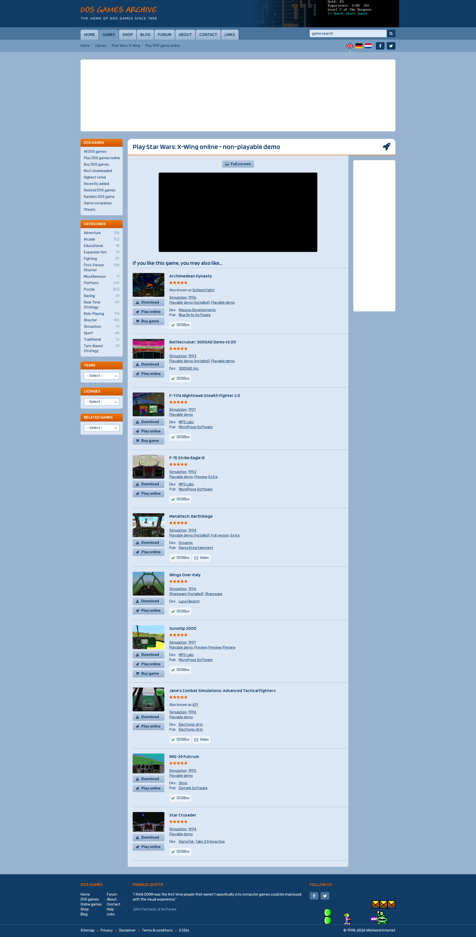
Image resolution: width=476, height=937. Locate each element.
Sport (101, 333)
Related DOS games (100, 190)
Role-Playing (101, 314)
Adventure (101, 233)
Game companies (98, 203)
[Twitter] (391, 46)
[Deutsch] (359, 45)
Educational (101, 246)
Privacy (107, 930)
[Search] (391, 33)
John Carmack (144, 909)
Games (108, 34)
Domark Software (193, 788)
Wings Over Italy (185, 574)
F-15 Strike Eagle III (187, 457)
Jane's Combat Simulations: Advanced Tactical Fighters (222, 690)
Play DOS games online (102, 158)
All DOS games (95, 152)
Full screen (241, 164)
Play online (151, 312)
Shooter (101, 320)
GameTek (186, 842)
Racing (101, 296)
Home (89, 34)
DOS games (92, 884)
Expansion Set (101, 252)
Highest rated (95, 177)
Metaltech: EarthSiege (191, 516)
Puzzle (101, 289)
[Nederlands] (368, 45)
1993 (192, 356)
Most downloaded (98, 171)
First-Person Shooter (101, 267)
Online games (91, 904)
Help (110, 909)
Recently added (96, 184)
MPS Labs (186, 422)
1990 (192, 771)
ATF (195, 705)
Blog (145, 34)
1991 (192, 410)
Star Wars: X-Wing (126, 46)
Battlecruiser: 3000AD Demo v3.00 (202, 341)
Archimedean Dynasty (190, 275)
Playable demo (223, 303)
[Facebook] (380, 46)
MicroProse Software (196, 427)
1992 (192, 472)
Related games (98, 417)
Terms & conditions (157, 930)
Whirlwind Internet (380, 930)
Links (230, 34)
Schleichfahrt (203, 290)
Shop (127, 34)
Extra (212, 477)
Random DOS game (99, 197)
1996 (192, 298)
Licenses (92, 391)
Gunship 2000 (182, 628)
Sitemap (87, 930)
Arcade (101, 239)
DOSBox (183, 325)
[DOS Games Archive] (119, 13)
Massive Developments (197, 310)
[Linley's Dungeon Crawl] (324, 13)
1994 (192, 530)
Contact (208, 34)
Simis (183, 783)
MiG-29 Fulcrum (184, 756)
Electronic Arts (191, 725)
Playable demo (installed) (189, 303)
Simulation (178, 298)
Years (89, 365)
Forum (164, 34)
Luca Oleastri (189, 601)
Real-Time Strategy (101, 304)
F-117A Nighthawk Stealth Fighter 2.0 (204, 395)
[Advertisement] (238, 95)
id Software (167, 909)
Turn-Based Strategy (101, 348)
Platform (101, 283)
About (185, 34)
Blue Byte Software (195, 315)
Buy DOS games (96, 164)
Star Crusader (182, 814)
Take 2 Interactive (210, 842)
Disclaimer (127, 930)
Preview (200, 477)
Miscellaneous (101, 276)
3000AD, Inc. (189, 368)
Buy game (150, 321)
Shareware (213, 594)
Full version (220, 535)
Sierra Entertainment (196, 548)
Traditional (101, 339)
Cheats (89, 210)
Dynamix (186, 543)
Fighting (101, 259)
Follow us (321, 884)
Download (150, 302)
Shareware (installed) (186, 594)
